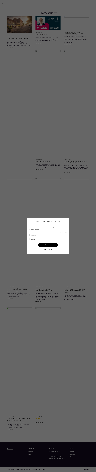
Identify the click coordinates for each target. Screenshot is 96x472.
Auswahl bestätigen (48, 249)
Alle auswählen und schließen (48, 244)
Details (63, 232)
